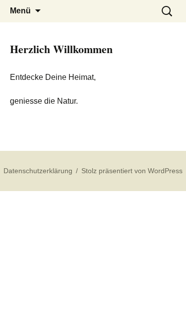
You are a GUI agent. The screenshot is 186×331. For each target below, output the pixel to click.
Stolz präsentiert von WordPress (132, 171)
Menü (20, 10)
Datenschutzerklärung (37, 171)
